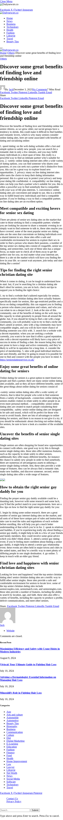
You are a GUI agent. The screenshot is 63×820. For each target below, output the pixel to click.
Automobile (12, 717)
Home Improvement (16, 761)
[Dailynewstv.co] (9, 12)
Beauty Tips (12, 41)
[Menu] (1, 47)
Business (11, 24)
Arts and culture (14, 714)
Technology (12, 27)
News (9, 21)
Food (9, 755)
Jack (11, 89)
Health (9, 29)
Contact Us (12, 798)
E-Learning (12, 743)
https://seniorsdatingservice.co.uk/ (17, 359)
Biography (11, 726)
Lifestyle (10, 35)
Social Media (13, 778)
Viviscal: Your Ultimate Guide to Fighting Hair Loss (28, 664)
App (8, 711)
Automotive (12, 720)
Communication (14, 732)
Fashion (10, 32)
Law (8, 764)
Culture (10, 735)
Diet (8, 738)
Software (11, 781)
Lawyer (10, 767)
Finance (10, 752)
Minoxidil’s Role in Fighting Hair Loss (21, 692)
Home (9, 18)
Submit (35, 810)
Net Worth (11, 773)
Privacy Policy (13, 801)
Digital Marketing (15, 741)
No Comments (39, 89)
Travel (9, 38)
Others (3, 58)
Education (11, 746)
